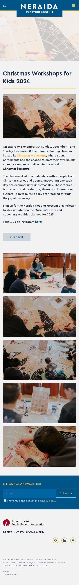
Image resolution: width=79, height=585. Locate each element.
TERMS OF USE (10, 571)
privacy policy (48, 500)
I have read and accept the (31, 500)
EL (4, 5)
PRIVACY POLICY (11, 575)
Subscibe (66, 493)
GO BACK (16, 237)
